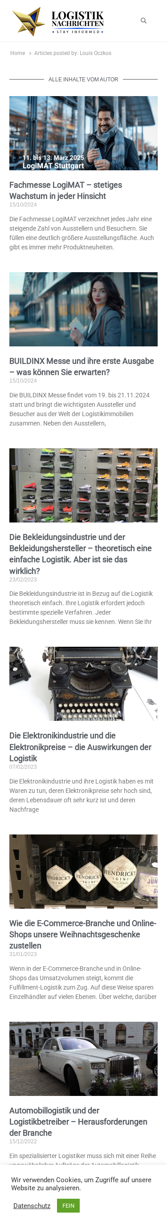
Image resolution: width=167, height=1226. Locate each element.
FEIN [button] (68, 1205)
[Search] (143, 21)
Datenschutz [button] (31, 1206)
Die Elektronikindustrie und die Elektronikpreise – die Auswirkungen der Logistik (80, 747)
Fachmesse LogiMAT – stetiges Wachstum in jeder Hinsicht (65, 190)
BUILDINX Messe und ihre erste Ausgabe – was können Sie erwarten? (81, 366)
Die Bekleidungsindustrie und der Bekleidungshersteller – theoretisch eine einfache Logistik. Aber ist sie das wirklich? (80, 554)
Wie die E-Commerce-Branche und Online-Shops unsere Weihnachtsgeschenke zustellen (82, 934)
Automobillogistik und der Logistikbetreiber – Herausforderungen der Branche (78, 1122)
